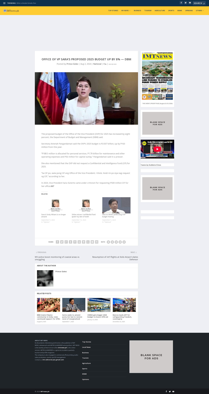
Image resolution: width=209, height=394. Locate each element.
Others (199, 11)
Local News (86, 347)
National (97, 64)
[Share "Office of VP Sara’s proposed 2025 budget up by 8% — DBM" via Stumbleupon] (88, 242)
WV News (125, 11)
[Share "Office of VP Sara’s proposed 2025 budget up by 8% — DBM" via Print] (96, 242)
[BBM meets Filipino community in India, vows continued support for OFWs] (48, 305)
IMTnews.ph (44, 391)
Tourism (147, 11)
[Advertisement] (104, 31)
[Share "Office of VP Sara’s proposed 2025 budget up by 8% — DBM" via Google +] (66, 242)
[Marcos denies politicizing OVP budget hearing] (116, 205)
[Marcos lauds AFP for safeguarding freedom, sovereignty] (124, 305)
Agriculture (160, 11)
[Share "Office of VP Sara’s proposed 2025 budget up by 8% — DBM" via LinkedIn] (79, 242)
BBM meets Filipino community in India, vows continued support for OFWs (48, 317)
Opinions (189, 11)
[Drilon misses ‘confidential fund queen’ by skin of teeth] (86, 205)
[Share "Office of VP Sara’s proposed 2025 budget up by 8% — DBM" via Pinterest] (75, 242)
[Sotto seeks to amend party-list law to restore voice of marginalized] (73, 305)
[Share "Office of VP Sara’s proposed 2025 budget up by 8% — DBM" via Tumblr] (70, 242)
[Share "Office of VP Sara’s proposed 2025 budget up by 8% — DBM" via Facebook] (57, 242)
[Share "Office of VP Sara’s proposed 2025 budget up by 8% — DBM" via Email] (92, 242)
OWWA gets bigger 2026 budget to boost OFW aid (98, 316)
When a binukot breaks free (26, 3)
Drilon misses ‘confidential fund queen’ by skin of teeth (84, 215)
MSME (179, 11)
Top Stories (113, 11)
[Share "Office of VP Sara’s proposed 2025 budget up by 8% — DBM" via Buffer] (83, 242)
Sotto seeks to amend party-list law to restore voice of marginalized (72, 317)
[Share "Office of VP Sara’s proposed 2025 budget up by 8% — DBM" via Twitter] (62, 242)
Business (137, 11)
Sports (171, 11)
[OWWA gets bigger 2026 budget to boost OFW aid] (99, 305)
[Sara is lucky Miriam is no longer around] (55, 205)
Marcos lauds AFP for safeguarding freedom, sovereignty (122, 317)
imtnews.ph (62, 348)
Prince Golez (72, 64)
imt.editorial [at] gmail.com (53, 360)
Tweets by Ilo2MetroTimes (151, 165)
